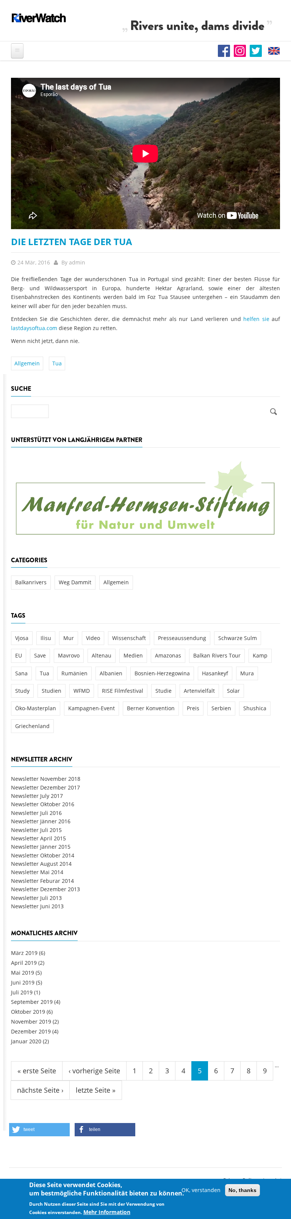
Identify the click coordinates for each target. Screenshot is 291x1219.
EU (18, 655)
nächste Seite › (40, 1090)
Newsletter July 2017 (37, 795)
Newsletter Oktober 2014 (42, 855)
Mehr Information (106, 1212)
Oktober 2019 (28, 1011)
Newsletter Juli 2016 (36, 812)
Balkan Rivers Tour (217, 655)
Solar (233, 690)
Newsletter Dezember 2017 (45, 787)
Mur (68, 638)
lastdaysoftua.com (34, 328)
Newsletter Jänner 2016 (40, 821)
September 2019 (32, 1001)
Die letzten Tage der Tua (71, 241)
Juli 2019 (22, 992)
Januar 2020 (26, 1041)
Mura (247, 673)
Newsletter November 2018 (45, 778)
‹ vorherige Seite (94, 1070)
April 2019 (24, 962)
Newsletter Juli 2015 (36, 830)
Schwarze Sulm (237, 638)
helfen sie (256, 318)
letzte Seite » (96, 1090)
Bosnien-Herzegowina (162, 673)
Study (22, 690)
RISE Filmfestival (122, 690)
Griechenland (32, 726)
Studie (163, 690)
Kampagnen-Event (91, 708)
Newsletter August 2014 (41, 863)
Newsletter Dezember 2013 (45, 889)
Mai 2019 (22, 972)
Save (40, 655)
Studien (51, 690)
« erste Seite (36, 1070)
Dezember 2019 (31, 1031)
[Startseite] (39, 18)
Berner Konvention (151, 708)
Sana (21, 673)
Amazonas (168, 655)
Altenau (101, 655)
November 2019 (31, 1021)
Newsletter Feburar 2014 (42, 880)
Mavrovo (69, 655)
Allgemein (27, 363)
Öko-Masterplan (35, 708)
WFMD (82, 690)
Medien (133, 655)
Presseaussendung (182, 638)
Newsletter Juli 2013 (36, 897)
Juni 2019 (22, 982)
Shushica (254, 708)
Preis (193, 708)
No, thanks (242, 1190)
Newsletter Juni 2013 (37, 906)
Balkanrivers (31, 582)
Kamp (260, 655)
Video (93, 638)
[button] (39, 1129)
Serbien (221, 708)
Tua (57, 363)
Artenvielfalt (199, 690)
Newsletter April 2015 (38, 838)
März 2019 (24, 952)
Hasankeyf (215, 673)
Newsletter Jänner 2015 (40, 846)
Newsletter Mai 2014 (37, 872)
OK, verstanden (201, 1190)
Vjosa (21, 638)
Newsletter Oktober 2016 (42, 804)
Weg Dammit (75, 582)
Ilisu (46, 638)
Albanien (111, 673)
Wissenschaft (129, 638)
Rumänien (74, 673)
